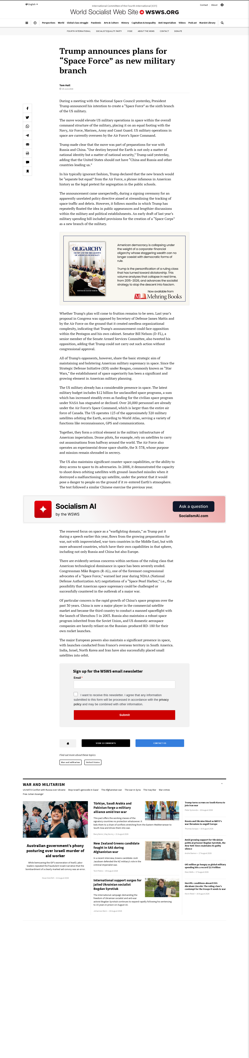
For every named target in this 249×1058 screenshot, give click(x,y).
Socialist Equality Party (109, 31)
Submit (124, 715)
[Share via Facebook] (27, 108)
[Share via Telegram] (27, 135)
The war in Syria (133, 789)
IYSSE (129, 31)
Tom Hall (64, 85)
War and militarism (70, 762)
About (214, 4)
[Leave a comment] (27, 162)
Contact (204, 4)
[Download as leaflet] (27, 153)
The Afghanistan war (111, 789)
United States (93, 762)
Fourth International (79, 31)
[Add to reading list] (27, 171)
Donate (178, 31)
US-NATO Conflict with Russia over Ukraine (44, 789)
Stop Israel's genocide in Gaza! (83, 789)
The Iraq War (149, 789)
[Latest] (35, 24)
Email (77, 677)
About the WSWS (146, 31)
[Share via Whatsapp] (27, 126)
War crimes (164, 789)
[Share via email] (27, 144)
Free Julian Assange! (33, 794)
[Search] (222, 24)
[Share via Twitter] (27, 117)
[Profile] (222, 5)
